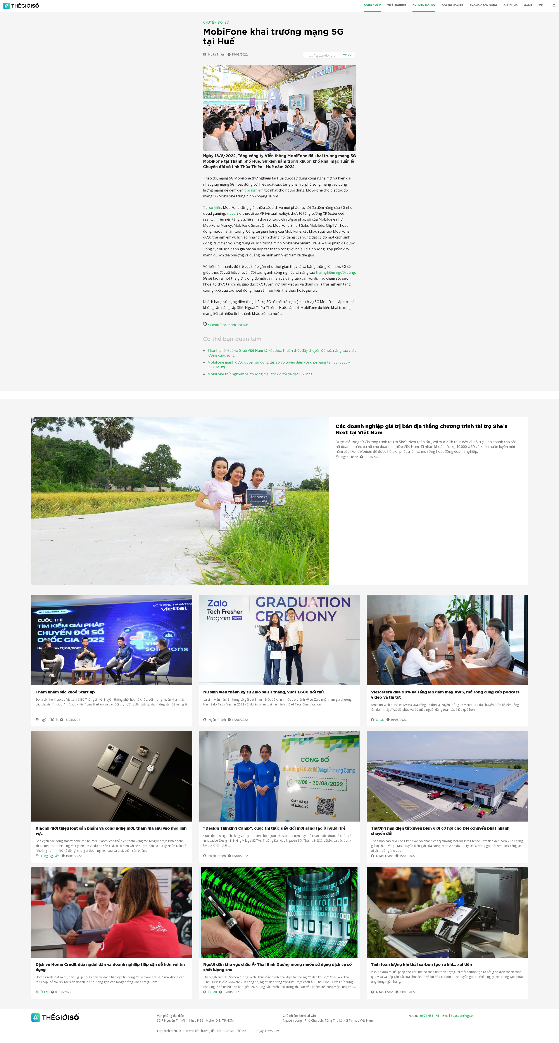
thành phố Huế (238, 325)
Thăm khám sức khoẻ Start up (65, 692)
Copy (347, 55)
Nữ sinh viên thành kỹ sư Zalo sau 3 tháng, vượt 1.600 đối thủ (263, 692)
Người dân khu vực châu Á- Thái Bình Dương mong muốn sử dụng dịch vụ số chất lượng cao (277, 967)
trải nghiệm (253, 190)
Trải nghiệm (396, 5)
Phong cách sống (483, 5)
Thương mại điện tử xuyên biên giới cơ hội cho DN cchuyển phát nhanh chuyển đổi (440, 831)
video (231, 213)
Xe (541, 5)
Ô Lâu (380, 719)
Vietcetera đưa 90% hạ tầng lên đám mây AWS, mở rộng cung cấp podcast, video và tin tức (445, 695)
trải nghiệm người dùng (335, 272)
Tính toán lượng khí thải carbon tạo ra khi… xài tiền (421, 965)
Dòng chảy (372, 5)
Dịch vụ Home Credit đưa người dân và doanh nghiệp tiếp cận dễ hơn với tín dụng (110, 967)
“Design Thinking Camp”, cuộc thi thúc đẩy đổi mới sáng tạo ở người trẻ (274, 829)
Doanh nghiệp (452, 5)
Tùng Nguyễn (50, 856)
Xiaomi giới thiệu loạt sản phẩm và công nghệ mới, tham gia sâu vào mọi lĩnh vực (111, 831)
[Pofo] (21, 6)
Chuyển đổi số (423, 5)
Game (528, 5)
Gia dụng (510, 5)
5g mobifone (217, 325)
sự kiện (215, 207)
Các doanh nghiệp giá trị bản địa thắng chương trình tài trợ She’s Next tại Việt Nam (421, 429)
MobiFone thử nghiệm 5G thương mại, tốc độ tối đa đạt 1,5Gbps (259, 374)
